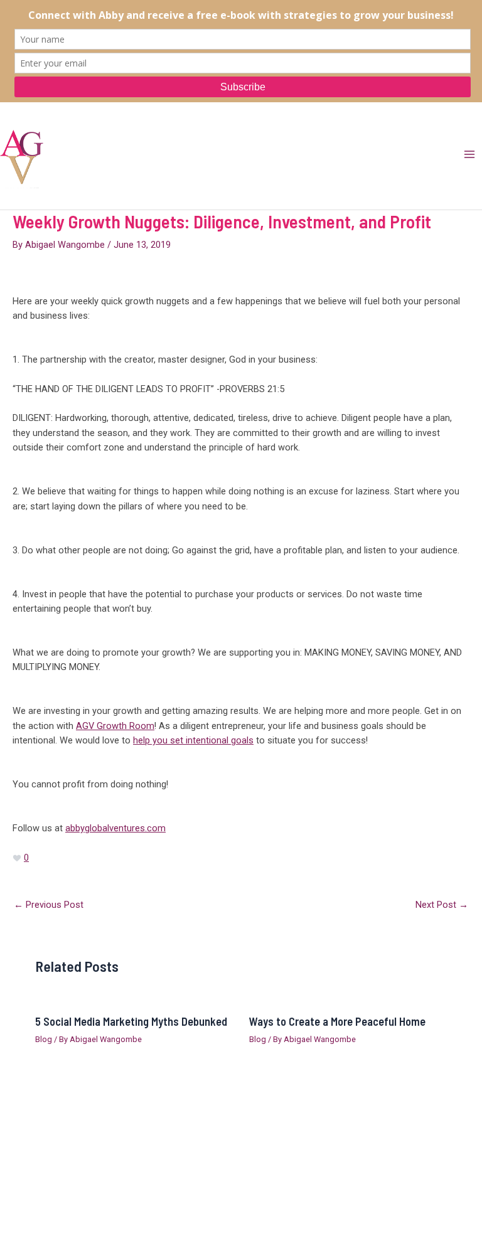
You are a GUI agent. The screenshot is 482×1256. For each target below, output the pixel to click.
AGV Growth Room (115, 726)
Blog (43, 1039)
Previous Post (48, 905)
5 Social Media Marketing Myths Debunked (131, 1021)
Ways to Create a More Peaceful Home (337, 1021)
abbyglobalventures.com (115, 828)
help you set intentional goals (193, 740)
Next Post (441, 905)
